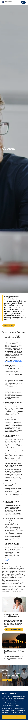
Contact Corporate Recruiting (13, 629)
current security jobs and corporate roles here (14, 360)
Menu (23, 2)
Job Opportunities (8, 325)
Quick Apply (6, 680)
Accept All (14, 717)
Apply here (8, 560)
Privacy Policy (20, 712)
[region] (14, 705)
